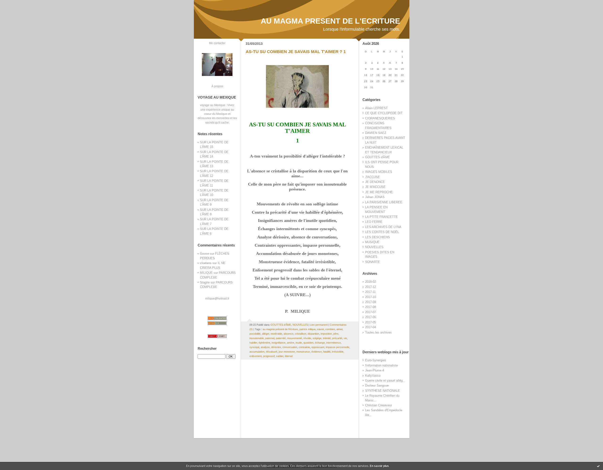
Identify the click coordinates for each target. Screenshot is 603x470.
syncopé (254, 347)
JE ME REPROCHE (379, 192)
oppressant (317, 347)
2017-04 (370, 327)
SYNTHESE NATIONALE (382, 390)
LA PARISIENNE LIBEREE (383, 202)
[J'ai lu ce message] (598, 466)
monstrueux (303, 351)
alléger (265, 333)
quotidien (308, 342)
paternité (281, 338)
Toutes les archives (378, 332)
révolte (307, 338)
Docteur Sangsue (377, 385)
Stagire (205, 282)
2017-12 (370, 287)
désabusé (271, 351)
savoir (320, 329)
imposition (326, 333)
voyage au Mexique (212, 105)
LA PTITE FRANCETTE (381, 217)
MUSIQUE (372, 242)
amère (290, 342)
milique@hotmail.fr (217, 298)
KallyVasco (372, 375)
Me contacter (217, 43)
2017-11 (370, 292)
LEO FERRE (374, 222)
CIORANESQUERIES (380, 118)
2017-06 (370, 317)
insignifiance (278, 342)
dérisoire (276, 347)
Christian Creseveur (378, 405)
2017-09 (370, 302)
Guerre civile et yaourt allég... (385, 380)
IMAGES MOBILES (378, 172)
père (335, 333)
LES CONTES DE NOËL (382, 232)
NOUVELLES (374, 247)
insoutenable (256, 338)
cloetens (206, 263)
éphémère (264, 342)
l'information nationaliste (381, 365)
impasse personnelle (337, 347)
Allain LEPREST (376, 108)
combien (330, 329)
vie (345, 338)
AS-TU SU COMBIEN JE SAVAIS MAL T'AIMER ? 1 (296, 51)
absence (288, 333)
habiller (253, 342)
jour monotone (287, 351)
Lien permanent (319, 324)
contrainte (304, 347)
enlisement (255, 356)
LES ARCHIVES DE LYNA (383, 227)
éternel (289, 356)
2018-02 (370, 281)
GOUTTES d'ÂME (377, 157)
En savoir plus (379, 466)
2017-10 (370, 297)
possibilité (255, 333)
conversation (289, 347)
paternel (269, 338)
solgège (317, 338)
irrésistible (337, 351)
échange (320, 342)
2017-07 (370, 312)
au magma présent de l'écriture (280, 329)
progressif (269, 356)
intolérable (276, 333)
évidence (316, 351)
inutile (299, 342)
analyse (265, 347)
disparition (313, 333)
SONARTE (372, 262)
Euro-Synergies (375, 360)
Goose (204, 253)
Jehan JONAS (375, 197)
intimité (327, 338)
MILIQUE (206, 273)
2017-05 (370, 322)
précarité (337, 338)
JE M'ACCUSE (375, 187)
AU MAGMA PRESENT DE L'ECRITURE (330, 21)
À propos (217, 86)
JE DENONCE (375, 182)
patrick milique (307, 329)
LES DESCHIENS (377, 237)
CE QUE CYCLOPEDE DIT (384, 113)
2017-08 (370, 307)
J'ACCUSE (372, 177)
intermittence (333, 342)
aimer (339, 329)
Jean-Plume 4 (374, 370)
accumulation (257, 351)
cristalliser (300, 333)
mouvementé (294, 338)
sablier (279, 356)
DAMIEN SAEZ (375, 133)
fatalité (326, 351)
